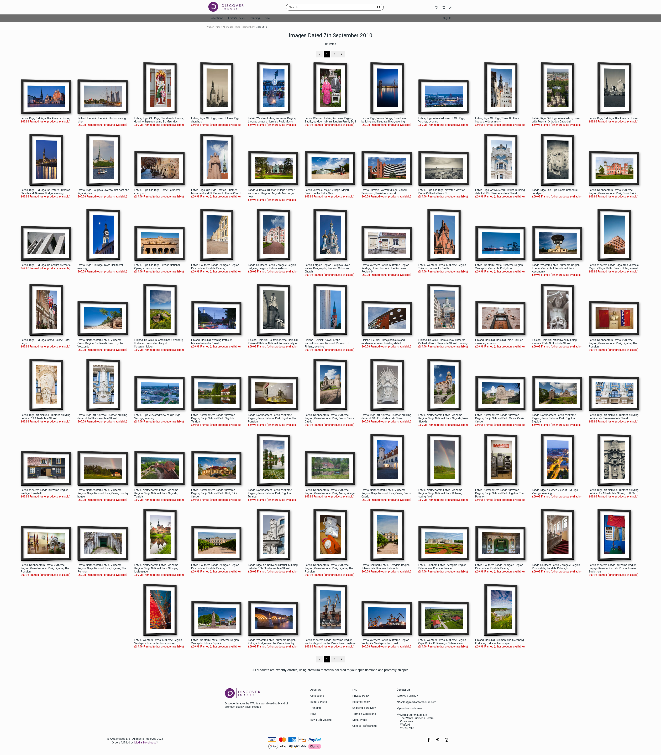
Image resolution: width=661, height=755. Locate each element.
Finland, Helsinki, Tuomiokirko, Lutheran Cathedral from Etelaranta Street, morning (443, 341)
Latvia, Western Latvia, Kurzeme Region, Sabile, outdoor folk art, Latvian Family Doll (330, 120)
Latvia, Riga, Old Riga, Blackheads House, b (46, 118)
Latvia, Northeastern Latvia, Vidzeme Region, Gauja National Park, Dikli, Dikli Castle (214, 493)
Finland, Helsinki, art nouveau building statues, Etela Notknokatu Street (554, 341)
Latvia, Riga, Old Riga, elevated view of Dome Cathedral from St (441, 191)
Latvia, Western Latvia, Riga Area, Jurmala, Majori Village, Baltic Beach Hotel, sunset (614, 266)
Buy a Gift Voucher (321, 719)
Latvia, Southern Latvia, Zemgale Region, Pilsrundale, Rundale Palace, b (215, 266)
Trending (254, 18)
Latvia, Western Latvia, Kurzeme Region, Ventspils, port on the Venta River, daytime (330, 641)
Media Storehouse (145, 742)
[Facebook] (429, 741)
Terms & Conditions (364, 713)
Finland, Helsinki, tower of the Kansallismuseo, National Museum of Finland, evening (327, 343)
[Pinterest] (437, 741)
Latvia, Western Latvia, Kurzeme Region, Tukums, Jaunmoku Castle (442, 266)
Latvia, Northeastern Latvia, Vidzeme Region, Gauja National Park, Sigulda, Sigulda (554, 418)
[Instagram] (446, 741)
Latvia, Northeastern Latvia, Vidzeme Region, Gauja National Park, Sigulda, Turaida (213, 418)
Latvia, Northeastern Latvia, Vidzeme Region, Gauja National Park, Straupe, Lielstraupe (156, 568)
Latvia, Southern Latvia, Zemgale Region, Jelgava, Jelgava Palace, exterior (272, 266)
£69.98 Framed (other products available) (45, 121)
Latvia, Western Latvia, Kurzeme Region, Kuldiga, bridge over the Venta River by (272, 641)
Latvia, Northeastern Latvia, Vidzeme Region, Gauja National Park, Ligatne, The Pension (613, 343)
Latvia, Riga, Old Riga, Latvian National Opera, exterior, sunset (157, 266)
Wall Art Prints (213, 27)
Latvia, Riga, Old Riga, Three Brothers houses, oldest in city (497, 120)
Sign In (447, 18)
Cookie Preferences (364, 725)
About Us (315, 689)
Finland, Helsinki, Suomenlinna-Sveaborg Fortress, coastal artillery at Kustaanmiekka (158, 343)
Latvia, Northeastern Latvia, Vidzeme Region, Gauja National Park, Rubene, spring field (440, 493)
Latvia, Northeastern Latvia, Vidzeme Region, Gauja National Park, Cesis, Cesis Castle (329, 418)
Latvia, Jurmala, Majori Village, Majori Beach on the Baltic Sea (327, 191)
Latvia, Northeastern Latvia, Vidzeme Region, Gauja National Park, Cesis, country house (102, 493)
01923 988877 (409, 695)
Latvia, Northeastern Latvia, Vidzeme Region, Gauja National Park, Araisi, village (330, 491)
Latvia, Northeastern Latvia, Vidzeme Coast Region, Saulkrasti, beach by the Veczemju (100, 343)
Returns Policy (361, 701)
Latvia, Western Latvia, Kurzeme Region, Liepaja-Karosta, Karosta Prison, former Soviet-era (613, 568)
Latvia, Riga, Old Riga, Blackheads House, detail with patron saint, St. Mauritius (159, 120)
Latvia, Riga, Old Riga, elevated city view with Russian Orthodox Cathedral (556, 120)
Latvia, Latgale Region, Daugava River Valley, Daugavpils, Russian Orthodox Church (327, 268)
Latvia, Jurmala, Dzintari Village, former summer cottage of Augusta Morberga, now (271, 193)
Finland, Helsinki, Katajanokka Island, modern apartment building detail (383, 341)
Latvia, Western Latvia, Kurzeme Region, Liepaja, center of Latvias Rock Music (272, 120)
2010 (237, 27)
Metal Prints (359, 719)
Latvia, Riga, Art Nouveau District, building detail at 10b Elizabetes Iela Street (500, 191)
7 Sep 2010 (261, 27)
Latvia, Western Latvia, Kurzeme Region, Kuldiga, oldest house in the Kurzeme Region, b (385, 268)
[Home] (229, 11)
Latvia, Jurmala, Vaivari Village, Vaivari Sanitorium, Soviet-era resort (384, 191)
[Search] (379, 7)
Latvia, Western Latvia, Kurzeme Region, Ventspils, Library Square (215, 641)
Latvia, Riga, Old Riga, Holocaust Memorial (46, 265)
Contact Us (403, 689)
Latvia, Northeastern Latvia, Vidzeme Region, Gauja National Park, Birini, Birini (612, 191)
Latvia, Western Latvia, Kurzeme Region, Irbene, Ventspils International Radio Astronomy (556, 268)
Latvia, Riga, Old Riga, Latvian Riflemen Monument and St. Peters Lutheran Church (216, 191)
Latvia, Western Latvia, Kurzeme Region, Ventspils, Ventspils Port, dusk (499, 266)
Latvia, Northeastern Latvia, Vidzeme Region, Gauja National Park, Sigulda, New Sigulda (443, 418)
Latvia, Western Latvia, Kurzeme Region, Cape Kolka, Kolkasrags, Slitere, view (442, 641)
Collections (216, 18)
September (248, 27)
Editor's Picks (236, 18)
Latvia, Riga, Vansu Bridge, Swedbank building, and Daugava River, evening (383, 120)
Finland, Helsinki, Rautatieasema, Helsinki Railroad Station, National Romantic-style (273, 341)
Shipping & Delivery (364, 707)
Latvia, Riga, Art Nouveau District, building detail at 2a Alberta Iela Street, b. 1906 (613, 491)
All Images (228, 27)
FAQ (354, 689)
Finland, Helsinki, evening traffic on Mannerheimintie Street (211, 341)
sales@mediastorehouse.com (418, 702)
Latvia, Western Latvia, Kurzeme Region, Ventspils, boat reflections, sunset (158, 641)
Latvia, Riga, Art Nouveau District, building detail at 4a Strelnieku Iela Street (102, 416)
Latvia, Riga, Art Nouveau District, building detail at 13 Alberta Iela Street (45, 416)
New (267, 18)
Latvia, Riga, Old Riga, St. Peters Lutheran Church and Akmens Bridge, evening (45, 191)
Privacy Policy (361, 695)
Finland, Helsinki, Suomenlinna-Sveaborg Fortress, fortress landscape (499, 641)
